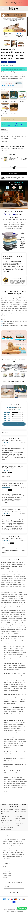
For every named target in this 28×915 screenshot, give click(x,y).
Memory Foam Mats (20, 811)
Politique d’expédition (11, 911)
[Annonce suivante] (25, 3)
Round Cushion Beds (21, 820)
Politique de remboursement (16, 906)
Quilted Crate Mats (6, 829)
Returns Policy (7, 875)
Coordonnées (20, 911)
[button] (3, 8)
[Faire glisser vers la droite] (26, 44)
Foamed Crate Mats (20, 809)
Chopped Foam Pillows (5, 817)
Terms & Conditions (8, 869)
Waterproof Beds (5, 822)
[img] (6, 442)
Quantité (3, 129)
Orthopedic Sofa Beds (7, 809)
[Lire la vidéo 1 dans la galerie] (14, 43)
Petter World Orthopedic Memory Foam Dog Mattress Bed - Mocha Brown (12, 440)
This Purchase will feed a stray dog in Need (13, 69)
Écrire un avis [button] (14, 424)
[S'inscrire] (22, 887)
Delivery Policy (7, 873)
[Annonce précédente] (3, 3)
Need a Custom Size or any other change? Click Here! (15, 124)
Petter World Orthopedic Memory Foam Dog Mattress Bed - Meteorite (12, 511)
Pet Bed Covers (19, 823)
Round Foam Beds (20, 818)
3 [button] (14, 559)
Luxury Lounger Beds (6, 820)
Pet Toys (17, 825)
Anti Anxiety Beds (19, 814)
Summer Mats (18, 816)
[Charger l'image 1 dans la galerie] (7, 43)
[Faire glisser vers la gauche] (1, 44)
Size (2, 115)
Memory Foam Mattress (5, 812)
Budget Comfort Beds (7, 827)
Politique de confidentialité (9, 909)
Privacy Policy (6, 871)
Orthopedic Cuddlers (6, 825)
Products (5, 866)
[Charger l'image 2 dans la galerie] (21, 43)
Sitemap (5, 877)
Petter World (7, 904)
